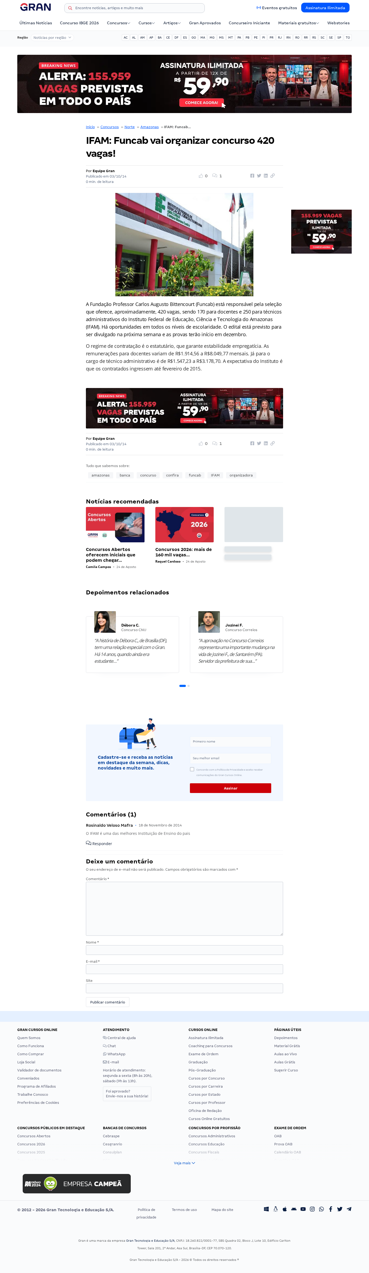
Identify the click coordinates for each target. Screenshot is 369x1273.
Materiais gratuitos (297, 23)
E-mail (93, 961)
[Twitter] (340, 1210)
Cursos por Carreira (206, 1086)
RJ (280, 37)
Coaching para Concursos (211, 1046)
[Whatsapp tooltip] (321, 1210)
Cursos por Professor (207, 1103)
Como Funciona (30, 1046)
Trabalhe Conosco (32, 1094)
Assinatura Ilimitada (325, 8)
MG (212, 37)
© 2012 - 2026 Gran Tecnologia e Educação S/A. (65, 1210)
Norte (130, 127)
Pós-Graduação (202, 1070)
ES (185, 37)
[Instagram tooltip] (312, 1210)
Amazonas (149, 127)
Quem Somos (29, 1038)
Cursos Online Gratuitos (209, 1119)
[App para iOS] (284, 1210)
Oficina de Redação (205, 1111)
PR (271, 37)
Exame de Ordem (204, 1054)
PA (239, 37)
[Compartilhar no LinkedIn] (265, 176)
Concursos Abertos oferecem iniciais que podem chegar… (110, 555)
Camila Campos (98, 566)
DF (177, 37)
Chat (111, 1046)
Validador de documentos (39, 1070)
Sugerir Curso (286, 1070)
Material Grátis (287, 1046)
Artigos (170, 23)
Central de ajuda (121, 1038)
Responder (101, 843)
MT (230, 37)
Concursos (117, 23)
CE (168, 37)
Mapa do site (222, 1210)
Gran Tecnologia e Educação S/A (150, 1240)
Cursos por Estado (204, 1094)
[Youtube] (303, 1210)
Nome (92, 942)
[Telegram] (349, 1210)
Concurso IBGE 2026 (79, 23)
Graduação (198, 1062)
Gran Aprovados (205, 23)
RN (288, 37)
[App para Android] (294, 1210)
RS (314, 37)
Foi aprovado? (127, 1093)
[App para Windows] (266, 1210)
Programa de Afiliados (36, 1086)
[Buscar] (70, 9)
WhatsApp (116, 1054)
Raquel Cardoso (167, 561)
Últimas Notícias (35, 23)
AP (151, 37)
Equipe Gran (104, 171)
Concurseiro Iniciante (249, 23)
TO (348, 37)
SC (322, 37)
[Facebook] (330, 1210)
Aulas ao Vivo (285, 1054)
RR (306, 37)
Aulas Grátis (284, 1062)
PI (263, 37)
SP (339, 37)
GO (194, 37)
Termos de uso (184, 1210)
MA (202, 37)
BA (160, 37)
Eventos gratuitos (279, 8)
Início (90, 127)
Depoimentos (286, 1038)
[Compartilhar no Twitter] (258, 176)
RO (297, 37)
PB (247, 37)
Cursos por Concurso (207, 1078)
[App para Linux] (275, 1210)
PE (256, 37)
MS (221, 37)
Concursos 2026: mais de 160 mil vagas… (183, 552)
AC (126, 37)
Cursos (145, 23)
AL (134, 37)
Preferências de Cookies (38, 1103)
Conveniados (28, 1078)
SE (331, 37)
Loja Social (26, 1062)
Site (89, 981)
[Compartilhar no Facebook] (251, 176)
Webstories (338, 23)
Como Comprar (30, 1054)
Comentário (97, 879)
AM (142, 37)
